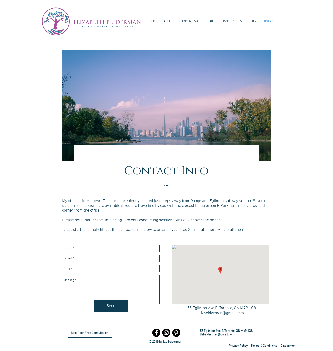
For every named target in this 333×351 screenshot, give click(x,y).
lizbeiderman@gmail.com (222, 313)
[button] (190, 21)
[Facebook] (156, 333)
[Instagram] (166, 333)
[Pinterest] (176, 333)
